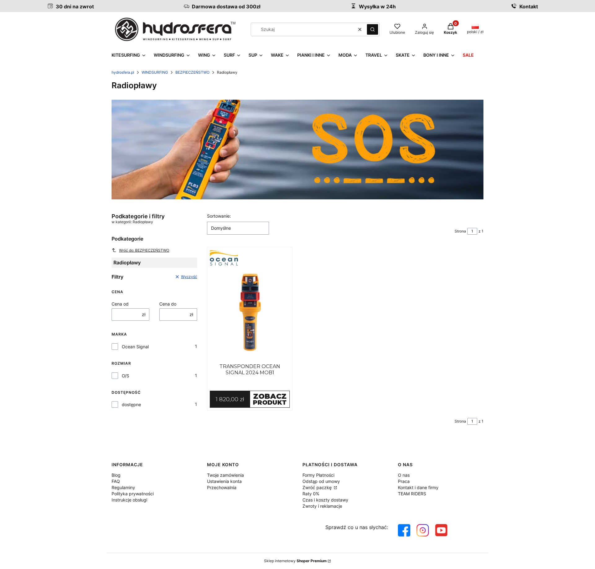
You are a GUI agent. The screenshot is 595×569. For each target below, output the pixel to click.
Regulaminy (123, 487)
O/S (125, 375)
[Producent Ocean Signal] (250, 258)
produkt (270, 399)
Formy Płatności (318, 475)
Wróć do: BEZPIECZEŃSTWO (144, 250)
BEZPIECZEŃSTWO (192, 72)
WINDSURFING (155, 72)
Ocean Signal (135, 346)
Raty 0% (310, 493)
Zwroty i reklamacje (322, 506)
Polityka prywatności (133, 493)
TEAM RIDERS (412, 493)
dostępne (131, 404)
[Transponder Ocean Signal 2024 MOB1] (250, 312)
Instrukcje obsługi (129, 499)
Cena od (120, 303)
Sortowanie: (219, 216)
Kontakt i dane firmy (418, 487)
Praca (404, 481)
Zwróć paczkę (317, 487)
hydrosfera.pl (123, 72)
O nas (404, 475)
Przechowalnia (221, 487)
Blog (116, 475)
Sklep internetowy (295, 560)
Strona (460, 231)
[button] (372, 29)
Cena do (167, 303)
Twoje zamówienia (225, 475)
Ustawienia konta (224, 481)
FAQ (116, 481)
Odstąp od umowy (321, 481)
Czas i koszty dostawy (325, 499)
